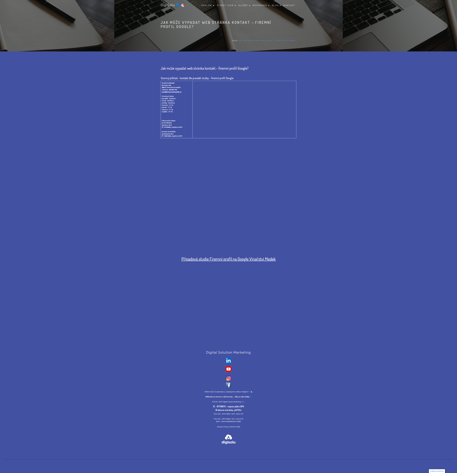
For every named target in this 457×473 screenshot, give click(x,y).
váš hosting (228, 397)
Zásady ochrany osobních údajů (228, 427)
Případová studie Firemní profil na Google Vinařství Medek (228, 259)
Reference (260, 5)
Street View (225, 5)
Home (234, 41)
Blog (275, 5)
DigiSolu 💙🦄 (173, 5)
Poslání (206, 5)
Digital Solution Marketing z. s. (234, 402)
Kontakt (289, 5)
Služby (243, 5)
